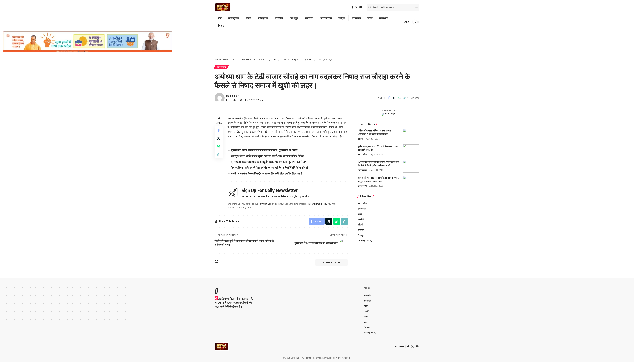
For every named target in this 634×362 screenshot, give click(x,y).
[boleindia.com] (223, 7)
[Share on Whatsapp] (399, 98)
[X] (356, 7)
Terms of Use (265, 203)
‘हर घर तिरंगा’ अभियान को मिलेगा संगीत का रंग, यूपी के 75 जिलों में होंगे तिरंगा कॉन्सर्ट (269, 167)
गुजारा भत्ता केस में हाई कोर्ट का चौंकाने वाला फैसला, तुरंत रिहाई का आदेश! (264, 150)
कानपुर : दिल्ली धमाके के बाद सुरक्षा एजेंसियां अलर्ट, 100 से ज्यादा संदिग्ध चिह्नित (267, 156)
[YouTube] (361, 7)
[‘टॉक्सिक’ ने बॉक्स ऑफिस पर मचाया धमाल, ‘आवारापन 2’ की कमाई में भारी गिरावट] (411, 135)
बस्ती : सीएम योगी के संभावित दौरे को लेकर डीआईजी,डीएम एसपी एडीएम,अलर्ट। (267, 173)
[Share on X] (394, 98)
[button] (406, 22)
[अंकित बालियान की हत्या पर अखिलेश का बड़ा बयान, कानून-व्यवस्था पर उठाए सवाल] (411, 182)
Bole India (231, 95)
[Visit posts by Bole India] (220, 98)
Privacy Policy (320, 203)
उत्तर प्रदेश (221, 67)
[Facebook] (352, 7)
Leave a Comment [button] (333, 262)
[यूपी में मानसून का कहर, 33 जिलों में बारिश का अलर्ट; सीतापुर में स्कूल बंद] (411, 150)
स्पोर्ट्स (360, 138)
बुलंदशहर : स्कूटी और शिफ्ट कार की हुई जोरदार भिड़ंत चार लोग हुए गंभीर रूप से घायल (269, 161)
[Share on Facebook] (389, 98)
